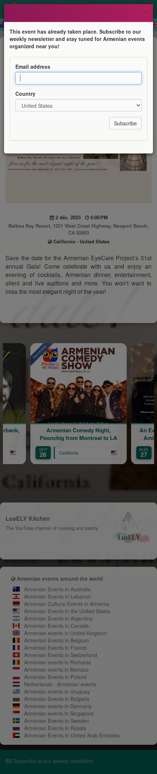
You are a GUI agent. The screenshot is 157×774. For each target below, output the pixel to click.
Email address (32, 66)
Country (25, 93)
